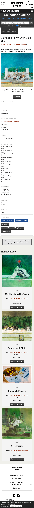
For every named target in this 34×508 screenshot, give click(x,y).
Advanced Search (7, 26)
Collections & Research (10, 11)
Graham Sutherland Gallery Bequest (12, 228)
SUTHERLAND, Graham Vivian (13, 45)
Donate (3, 2)
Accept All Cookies (16, 506)
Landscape (5, 224)
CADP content (6, 231)
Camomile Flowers (17, 391)
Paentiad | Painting (7, 220)
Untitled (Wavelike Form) (17, 294)
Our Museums (5, 5)
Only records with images (25, 26)
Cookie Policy (11, 504)
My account (29, 4)
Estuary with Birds (17, 348)
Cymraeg (30, 2)
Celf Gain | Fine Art (21, 220)
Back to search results (9, 31)
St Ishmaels (17, 446)
